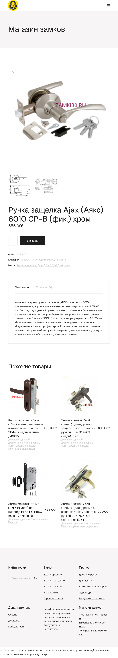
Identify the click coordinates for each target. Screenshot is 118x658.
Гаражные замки (53, 598)
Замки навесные (53, 586)
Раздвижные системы (92, 598)
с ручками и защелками (21, 448)
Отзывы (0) (44, 287)
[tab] (23, 287)
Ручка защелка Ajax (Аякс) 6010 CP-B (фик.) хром (43, 265)
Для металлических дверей (23, 442)
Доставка (13, 620)
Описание (22, 287)
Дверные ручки (88, 574)
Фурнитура (85, 592)
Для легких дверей (19, 439)
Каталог (25, 259)
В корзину (32, 240)
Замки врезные (17, 445)
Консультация (16, 626)
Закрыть (46, 654)
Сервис (12, 614)
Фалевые (61, 259)
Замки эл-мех (52, 592)
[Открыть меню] (108, 5)
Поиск (35, 578)
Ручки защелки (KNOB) (43, 259)
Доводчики (85, 580)
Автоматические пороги (93, 586)
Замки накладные (54, 580)
